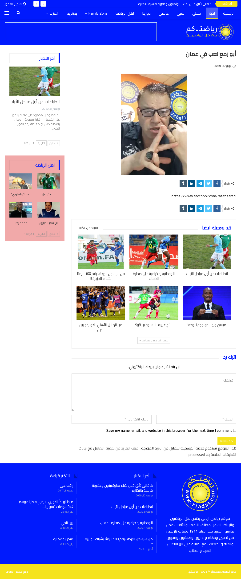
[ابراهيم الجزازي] (48, 210)
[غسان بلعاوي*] (20, 181)
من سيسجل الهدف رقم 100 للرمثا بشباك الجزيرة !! (119, 541)
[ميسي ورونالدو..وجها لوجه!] (207, 303)
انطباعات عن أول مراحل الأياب (35, 101)
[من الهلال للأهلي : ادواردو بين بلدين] (100, 303)
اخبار (212, 13)
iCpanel (9, 571)
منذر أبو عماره (63, 539)
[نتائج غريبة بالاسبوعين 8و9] (153, 303)
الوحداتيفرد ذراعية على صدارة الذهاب (126, 522)
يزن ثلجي (67, 522)
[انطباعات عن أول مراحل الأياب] (207, 252)
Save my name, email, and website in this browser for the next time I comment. (169, 430)
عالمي (164, 13)
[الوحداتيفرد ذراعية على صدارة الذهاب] (153, 252)
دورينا (146, 13)
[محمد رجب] (20, 210)
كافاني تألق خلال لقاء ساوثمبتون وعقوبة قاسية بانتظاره (175, 4)
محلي (196, 13)
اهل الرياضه (125, 13)
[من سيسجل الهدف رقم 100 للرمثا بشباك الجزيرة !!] (100, 252)
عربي (180, 13)
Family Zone (98, 13)
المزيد (54, 13)
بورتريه (72, 13)
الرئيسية (229, 13)
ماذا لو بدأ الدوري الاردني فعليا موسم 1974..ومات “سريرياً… (46, 504)
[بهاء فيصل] (48, 181)
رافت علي (66, 485)
